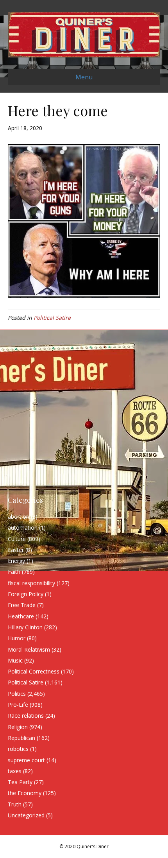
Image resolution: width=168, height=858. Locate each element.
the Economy (24, 793)
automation (23, 527)
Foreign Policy (25, 594)
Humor (16, 638)
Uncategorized (26, 815)
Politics (17, 693)
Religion (18, 727)
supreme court (26, 760)
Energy (16, 560)
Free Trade (22, 605)
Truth (14, 804)
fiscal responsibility (31, 583)
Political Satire (52, 317)
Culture (17, 539)
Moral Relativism (29, 649)
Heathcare (21, 616)
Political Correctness (33, 671)
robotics (18, 748)
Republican (21, 738)
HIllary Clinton (25, 627)
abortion (18, 516)
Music (15, 660)
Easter (16, 549)
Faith (14, 571)
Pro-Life (18, 704)
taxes (14, 771)
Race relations (26, 715)
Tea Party (20, 782)
